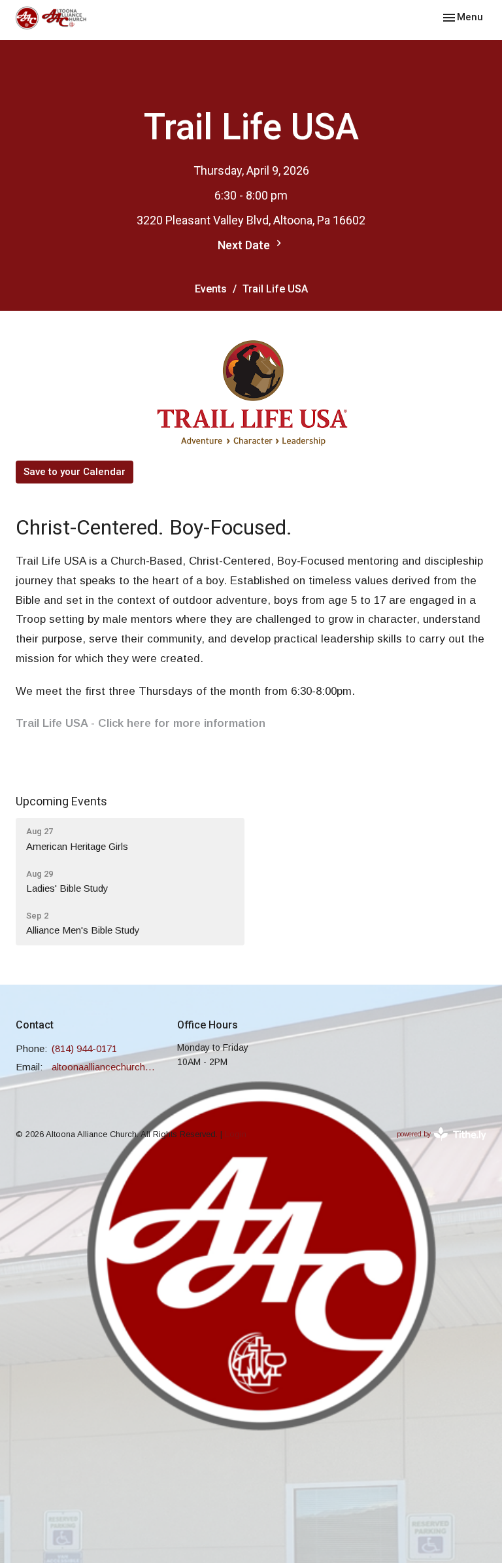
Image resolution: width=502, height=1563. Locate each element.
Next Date (245, 245)
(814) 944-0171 (84, 1048)
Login (235, 1134)
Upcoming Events (61, 801)
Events (211, 289)
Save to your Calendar (75, 472)
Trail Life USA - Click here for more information (140, 723)
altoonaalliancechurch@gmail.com (108, 1066)
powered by (434, 1146)
